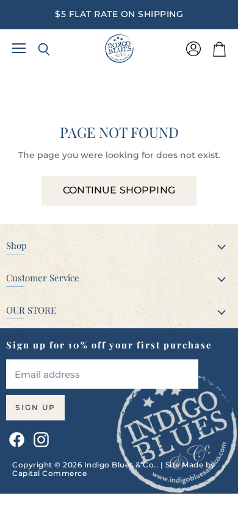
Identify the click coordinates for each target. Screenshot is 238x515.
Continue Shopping (119, 190)
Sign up (35, 407)
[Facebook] (15, 437)
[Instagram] (39, 437)
